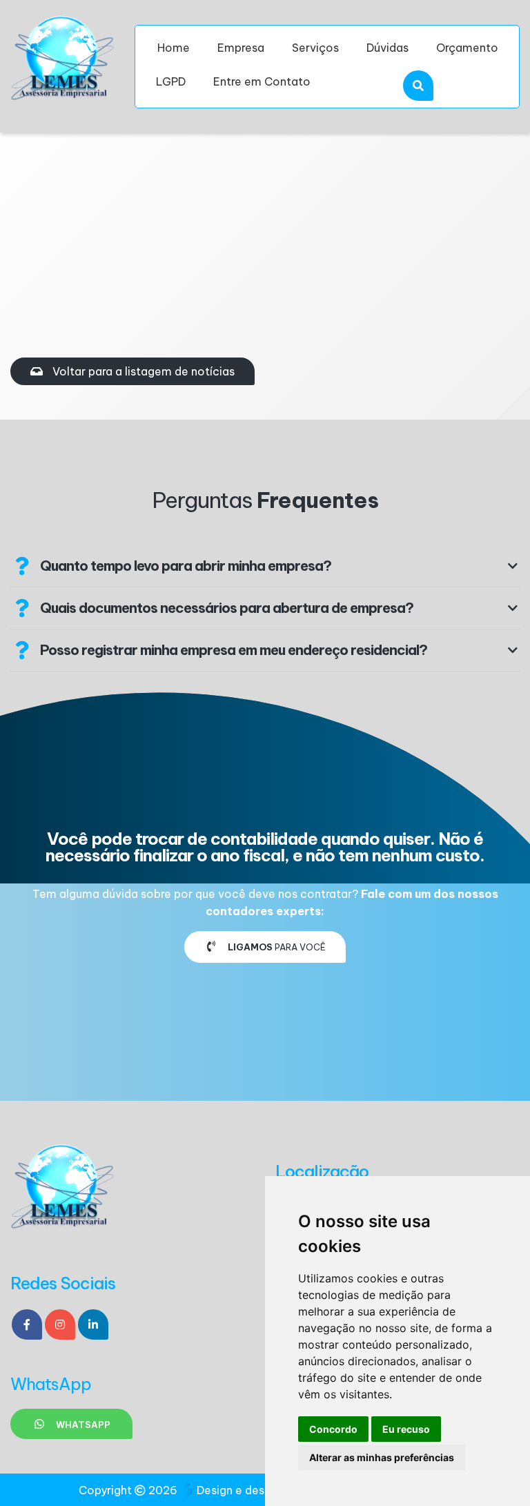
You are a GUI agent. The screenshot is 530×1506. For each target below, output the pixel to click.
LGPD (171, 81)
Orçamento (467, 48)
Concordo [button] (333, 1429)
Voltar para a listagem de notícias (142, 371)
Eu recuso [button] (406, 1429)
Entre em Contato (262, 81)
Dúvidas (387, 48)
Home (173, 48)
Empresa (240, 48)
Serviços (315, 48)
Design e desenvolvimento (268, 1490)
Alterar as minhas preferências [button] (381, 1457)
